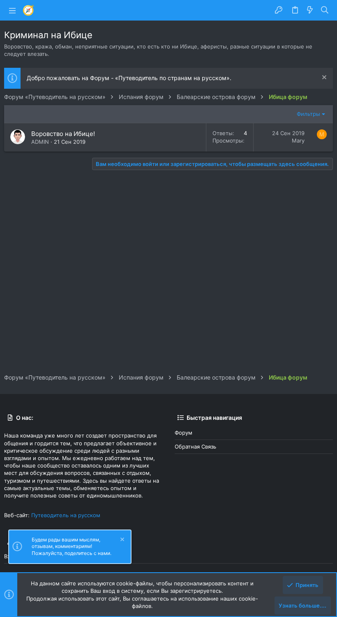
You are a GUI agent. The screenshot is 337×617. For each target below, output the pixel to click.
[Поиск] (325, 10)
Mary (298, 140)
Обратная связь (195, 446)
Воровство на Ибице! (63, 134)
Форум (183, 432)
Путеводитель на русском (65, 515)
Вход (10, 556)
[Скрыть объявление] (323, 78)
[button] (12, 10)
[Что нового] (310, 10)
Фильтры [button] (308, 114)
